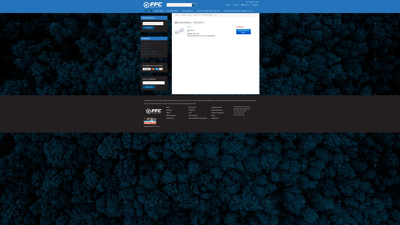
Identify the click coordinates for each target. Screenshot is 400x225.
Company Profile (216, 107)
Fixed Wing (159, 11)
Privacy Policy (193, 115)
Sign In (228, 5)
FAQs (213, 115)
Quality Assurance (217, 110)
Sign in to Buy (243, 32)
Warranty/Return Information (198, 118)
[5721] (179, 31)
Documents (187, 11)
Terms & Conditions (217, 113)
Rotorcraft (173, 11)
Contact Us (214, 118)
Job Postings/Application (208, 11)
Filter (199, 22)
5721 (189, 27)
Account (235, 5)
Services (169, 110)
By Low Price (183, 22)
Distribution (170, 118)
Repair (168, 113)
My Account (192, 107)
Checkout (255, 5)
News (168, 107)
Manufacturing (170, 115)
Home (148, 11)
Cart (246, 5)
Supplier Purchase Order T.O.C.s (238, 11)
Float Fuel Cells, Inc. (154, 5)
